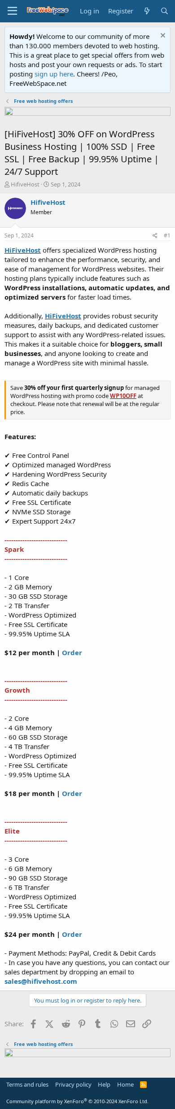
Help (104, 1084)
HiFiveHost (22, 250)
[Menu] (12, 11)
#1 (167, 235)
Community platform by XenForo (77, 1101)
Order (72, 652)
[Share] (155, 236)
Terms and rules (27, 1084)
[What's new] (146, 11)
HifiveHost (25, 184)
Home (125, 1084)
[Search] (164, 11)
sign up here (54, 73)
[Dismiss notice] (162, 36)
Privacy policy (73, 1084)
